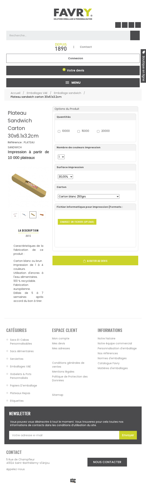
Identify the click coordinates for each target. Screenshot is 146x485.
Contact (86, 47)
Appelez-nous (15, 469)
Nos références (108, 353)
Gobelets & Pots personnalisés (20, 376)
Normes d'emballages (112, 358)
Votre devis (75, 70)
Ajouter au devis (97, 260)
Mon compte (60, 338)
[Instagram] (125, 25)
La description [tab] (28, 230)
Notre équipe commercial (115, 343)
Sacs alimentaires (22, 351)
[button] (107, 462)
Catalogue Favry (109, 363)
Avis (28, 236)
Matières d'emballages (113, 368)
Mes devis (58, 343)
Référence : (15, 142)
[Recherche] (135, 35)
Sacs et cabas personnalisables (21, 342)
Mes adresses (61, 348)
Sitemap (57, 395)
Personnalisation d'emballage (117, 348)
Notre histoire (106, 338)
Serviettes (16, 359)
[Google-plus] (138, 25)
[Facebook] (118, 25)
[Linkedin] (131, 25)
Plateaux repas (20, 393)
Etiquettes (17, 401)
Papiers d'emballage (23, 385)
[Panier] (63, 70)
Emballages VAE (20, 366)
